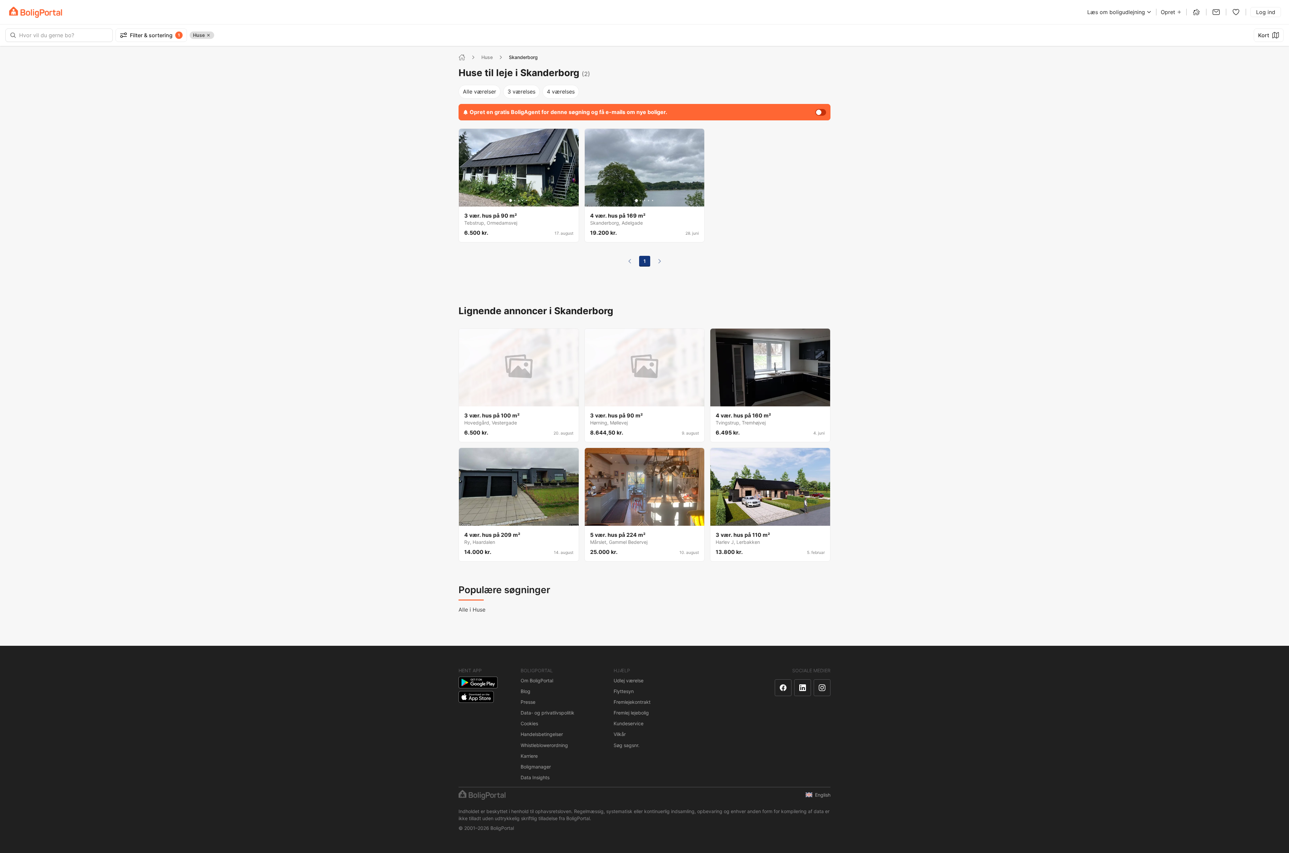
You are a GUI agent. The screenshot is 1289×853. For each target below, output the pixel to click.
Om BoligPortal (537, 680)
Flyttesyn (624, 691)
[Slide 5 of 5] (527, 200)
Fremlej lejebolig (631, 713)
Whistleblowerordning (544, 745)
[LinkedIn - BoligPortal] (802, 687)
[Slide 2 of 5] (515, 200)
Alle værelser (479, 91)
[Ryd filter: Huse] (208, 35)
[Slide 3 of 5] (519, 200)
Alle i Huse (472, 609)
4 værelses (561, 91)
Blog (525, 691)
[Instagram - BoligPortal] (822, 687)
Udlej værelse (628, 680)
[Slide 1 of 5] (511, 200)
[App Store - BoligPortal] (476, 697)
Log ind (1265, 12)
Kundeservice (628, 723)
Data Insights (535, 777)
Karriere (529, 756)
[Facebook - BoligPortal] (783, 687)
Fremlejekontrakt (632, 702)
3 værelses (521, 91)
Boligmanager (536, 767)
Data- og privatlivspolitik (547, 713)
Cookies (529, 723)
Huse (487, 57)
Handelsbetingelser (542, 734)
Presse (528, 702)
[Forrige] (629, 261)
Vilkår (620, 734)
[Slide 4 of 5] (523, 200)
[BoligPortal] (35, 12)
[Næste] (659, 261)
